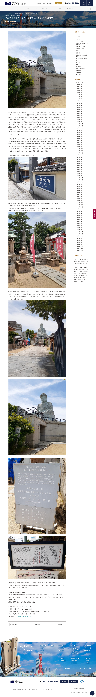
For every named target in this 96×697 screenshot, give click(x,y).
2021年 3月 (79, 215)
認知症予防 (78, 66)
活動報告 (78, 53)
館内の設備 (78, 72)
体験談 (52, 645)
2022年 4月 (79, 190)
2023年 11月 (80, 178)
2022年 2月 (79, 186)
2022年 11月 (80, 205)
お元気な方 (75, 648)
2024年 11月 (80, 151)
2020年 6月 (79, 238)
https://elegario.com (24, 616)
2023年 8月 (79, 171)
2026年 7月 (79, 97)
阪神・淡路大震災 (80, 68)
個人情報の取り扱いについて (35, 689)
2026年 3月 (79, 88)
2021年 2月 (79, 213)
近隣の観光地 (12, 21)
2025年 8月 (79, 117)
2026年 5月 (79, 93)
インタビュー (79, 37)
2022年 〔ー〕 (79, 182)
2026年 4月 (79, 90)
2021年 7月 (79, 223)
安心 (42, 653)
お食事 (62, 658)
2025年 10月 (80, 122)
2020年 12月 (80, 250)
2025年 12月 (80, 126)
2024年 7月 (79, 142)
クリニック (78, 39)
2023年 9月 (79, 174)
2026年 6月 (79, 95)
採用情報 (58, 3)
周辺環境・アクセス (75, 658)
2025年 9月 (79, 120)
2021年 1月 (79, 211)
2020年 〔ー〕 (79, 236)
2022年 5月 (79, 192)
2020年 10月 (80, 246)
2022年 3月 (79, 188)
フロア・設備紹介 (62, 645)
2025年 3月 (79, 107)
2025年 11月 (80, 124)
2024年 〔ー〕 (79, 128)
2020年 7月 (79, 240)
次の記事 (60, 625)
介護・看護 (88, 648)
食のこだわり (79, 70)
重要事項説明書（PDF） (48, 689)
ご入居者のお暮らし (81, 47)
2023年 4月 (79, 163)
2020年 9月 (79, 244)
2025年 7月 (79, 115)
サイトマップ (25, 689)
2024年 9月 (79, 147)
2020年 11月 (80, 248)
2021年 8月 (79, 225)
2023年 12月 (80, 180)
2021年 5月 (79, 219)
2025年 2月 (79, 105)
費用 (88, 663)
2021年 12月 (80, 234)
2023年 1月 (79, 157)
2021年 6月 (79, 221)
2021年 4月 (79, 217)
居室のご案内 (73, 645)
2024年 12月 (80, 153)
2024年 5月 (79, 138)
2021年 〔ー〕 (79, 209)
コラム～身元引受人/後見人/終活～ (82, 44)
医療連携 (87, 650)
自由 (42, 648)
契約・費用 (88, 658)
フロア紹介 (62, 648)
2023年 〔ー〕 (79, 155)
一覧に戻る (37, 625)
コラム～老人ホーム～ (81, 41)
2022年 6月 (79, 194)
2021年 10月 (80, 230)
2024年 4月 (79, 136)
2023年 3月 (79, 161)
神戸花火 (78, 62)
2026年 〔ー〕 (79, 82)
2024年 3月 (79, 134)
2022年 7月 (79, 196)
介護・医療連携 (87, 645)
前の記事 (14, 625)
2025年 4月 (79, 109)
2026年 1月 (79, 84)
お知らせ (74, 668)
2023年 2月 (79, 159)
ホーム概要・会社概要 (41, 3)
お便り (12, 13)
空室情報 (67, 668)
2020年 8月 (79, 242)
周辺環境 (74, 660)
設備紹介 (61, 650)
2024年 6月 (79, 140)
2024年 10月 (80, 149)
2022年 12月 (80, 207)
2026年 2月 (79, 86)
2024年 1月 (79, 130)
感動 (42, 650)
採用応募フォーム (83, 688)
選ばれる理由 (43, 645)
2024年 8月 (79, 144)
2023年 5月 (79, 165)
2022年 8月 (79, 198)
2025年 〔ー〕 (79, 101)
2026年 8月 (79, 99)
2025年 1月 (79, 103)
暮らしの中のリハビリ (81, 51)
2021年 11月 (80, 232)
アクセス (74, 663)
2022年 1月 (79, 184)
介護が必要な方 (75, 652)
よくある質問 (49, 3)
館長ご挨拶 (78, 75)
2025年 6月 (79, 113)
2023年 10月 (80, 176)
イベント (78, 35)
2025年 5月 (79, 111)
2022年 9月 (79, 201)
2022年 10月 (80, 203)
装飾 (77, 64)
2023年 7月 (79, 169)
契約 (88, 660)
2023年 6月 (79, 167)
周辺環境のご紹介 (80, 49)
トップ (7, 13)
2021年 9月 (79, 228)
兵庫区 (7, 21)
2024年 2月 (79, 132)
